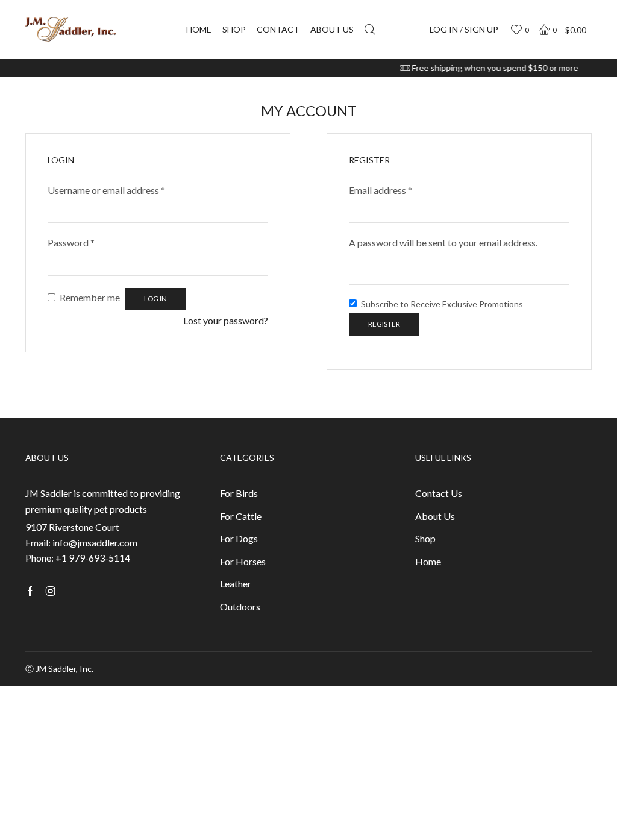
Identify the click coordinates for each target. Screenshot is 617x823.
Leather (235, 583)
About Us (435, 516)
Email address (380, 190)
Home (198, 29)
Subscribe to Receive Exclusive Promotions (441, 304)
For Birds (239, 493)
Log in (155, 298)
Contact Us (438, 493)
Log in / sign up (464, 29)
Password (71, 242)
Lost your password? (225, 320)
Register (384, 323)
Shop (234, 29)
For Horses (243, 561)
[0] (518, 30)
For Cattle (241, 516)
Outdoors (240, 606)
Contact (278, 29)
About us (332, 29)
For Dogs (239, 538)
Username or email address (106, 190)
